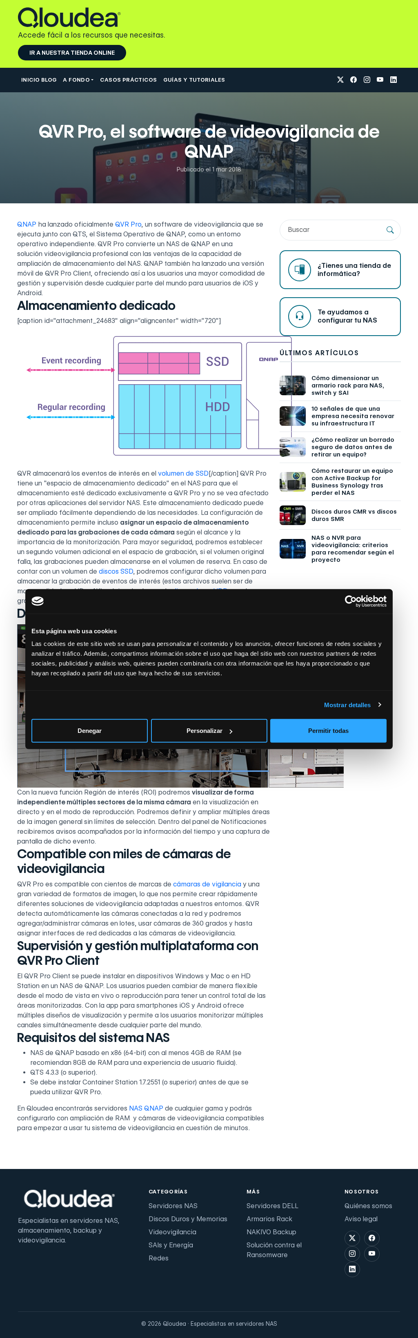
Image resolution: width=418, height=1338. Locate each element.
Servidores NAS (173, 1206)
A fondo (76, 79)
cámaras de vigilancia (207, 884)
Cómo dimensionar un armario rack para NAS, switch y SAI (347, 385)
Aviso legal (361, 1219)
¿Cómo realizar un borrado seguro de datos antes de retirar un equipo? (352, 447)
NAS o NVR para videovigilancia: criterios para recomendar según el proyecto (352, 548)
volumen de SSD (183, 473)
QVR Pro (128, 224)
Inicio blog (38, 79)
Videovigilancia (172, 1232)
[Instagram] (367, 80)
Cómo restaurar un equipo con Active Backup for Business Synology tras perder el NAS (352, 481)
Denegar (90, 730)
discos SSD (116, 571)
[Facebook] (353, 80)
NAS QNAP (146, 1108)
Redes (159, 1258)
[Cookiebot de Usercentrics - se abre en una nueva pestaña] (351, 601)
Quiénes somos (368, 1206)
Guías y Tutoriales (194, 79)
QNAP (26, 224)
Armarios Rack (269, 1219)
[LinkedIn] (393, 80)
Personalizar (204, 730)
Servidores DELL (272, 1206)
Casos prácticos (128, 79)
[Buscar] (390, 230)
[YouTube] (380, 80)
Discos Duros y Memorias (188, 1219)
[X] (340, 80)
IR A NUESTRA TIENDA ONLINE (72, 52)
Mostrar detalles (347, 704)
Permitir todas (328, 730)
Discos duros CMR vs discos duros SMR (354, 515)
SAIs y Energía (171, 1245)
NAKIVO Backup (271, 1232)
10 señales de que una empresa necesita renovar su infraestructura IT (352, 416)
